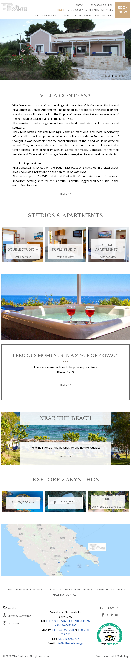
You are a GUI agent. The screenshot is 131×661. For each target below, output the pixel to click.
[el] (110, 4)
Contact (78, 4)
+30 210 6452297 (65, 625)
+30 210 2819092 (79, 621)
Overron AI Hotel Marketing (112, 656)
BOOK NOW (123, 9)
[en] (104, 4)
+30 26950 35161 (56, 621)
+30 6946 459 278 (63, 630)
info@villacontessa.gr (69, 643)
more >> (65, 193)
